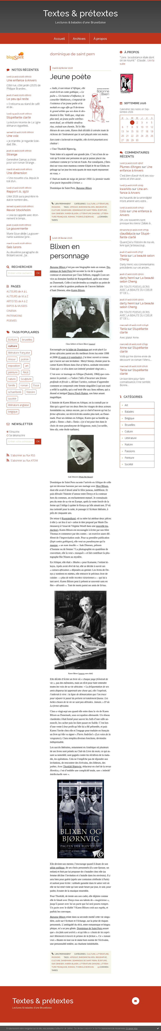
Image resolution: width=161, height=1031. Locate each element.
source (92, 344)
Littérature (102, 204)
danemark (66, 210)
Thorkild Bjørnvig (72, 766)
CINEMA (11, 311)
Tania (123, 255)
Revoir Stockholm (19, 210)
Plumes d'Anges (130, 166)
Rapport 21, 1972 (18, 191)
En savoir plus (131, 1028)
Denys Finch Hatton (78, 393)
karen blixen (71, 213)
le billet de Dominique (77, 349)
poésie (25, 359)
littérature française (19, 352)
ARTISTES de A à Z (17, 301)
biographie (101, 207)
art (26, 365)
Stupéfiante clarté (19, 117)
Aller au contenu (11, 3)
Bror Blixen (102, 486)
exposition (14, 365)
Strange (12, 154)
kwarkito (125, 189)
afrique (74, 207)
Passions (56, 207)
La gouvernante (17, 228)
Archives (79, 39)
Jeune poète (70, 77)
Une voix (12, 135)
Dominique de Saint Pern (90, 928)
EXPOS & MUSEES (17, 306)
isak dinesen (58, 213)
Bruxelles (130, 425)
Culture (91, 204)
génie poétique (57, 867)
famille (11, 385)
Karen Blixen (78, 290)
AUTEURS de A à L (17, 291)
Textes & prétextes (80, 13)
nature (12, 379)
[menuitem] (59, 38)
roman (24, 385)
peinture (12, 372)
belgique (12, 411)
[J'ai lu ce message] (158, 1028)
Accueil (59, 39)
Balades (129, 411)
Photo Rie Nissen (85, 477)
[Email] (135, 1001)
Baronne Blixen (84, 188)
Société (129, 464)
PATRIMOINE (14, 315)
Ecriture (12, 339)
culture (12, 346)
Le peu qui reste (18, 99)
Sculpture (26, 379)
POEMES (12, 320)
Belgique (129, 418)
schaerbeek (14, 392)
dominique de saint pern (84, 210)
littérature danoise (89, 213)
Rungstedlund (69, 518)
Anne (123, 347)
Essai (36, 385)
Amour (12, 359)
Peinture (129, 457)
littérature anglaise (18, 405)
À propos (100, 39)
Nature (129, 444)
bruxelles (27, 339)
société (12, 398)
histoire (31, 392)
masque (54, 545)
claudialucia (127, 233)
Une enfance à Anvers (22, 80)
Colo (123, 211)
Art (126, 405)
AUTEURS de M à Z (17, 296)
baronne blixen (87, 207)
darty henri (127, 277)
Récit (25, 372)
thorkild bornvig (85, 217)
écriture (102, 210)
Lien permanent (62, 204)
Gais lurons (14, 247)
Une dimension (17, 173)
